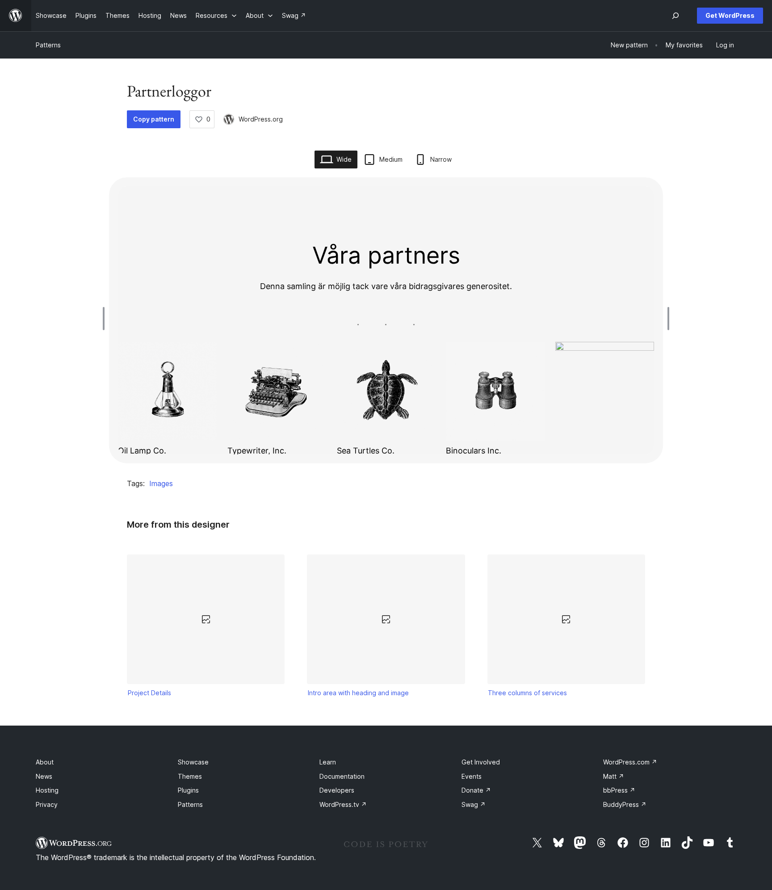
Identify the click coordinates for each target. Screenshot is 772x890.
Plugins (188, 790)
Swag (474, 804)
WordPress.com (630, 762)
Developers (336, 790)
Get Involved (481, 762)
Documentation (342, 776)
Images (161, 483)
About (45, 762)
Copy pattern (153, 119)
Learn (327, 762)
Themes (190, 776)
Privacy (47, 804)
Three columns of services (527, 693)
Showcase (193, 762)
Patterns (48, 45)
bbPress (619, 790)
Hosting (47, 790)
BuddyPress (624, 804)
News (44, 776)
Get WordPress (730, 15)
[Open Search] (675, 15)
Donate (476, 790)
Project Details (149, 693)
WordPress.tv (343, 804)
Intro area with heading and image (358, 693)
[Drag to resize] (106, 318)
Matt (613, 776)
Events (472, 776)
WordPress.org (261, 119)
